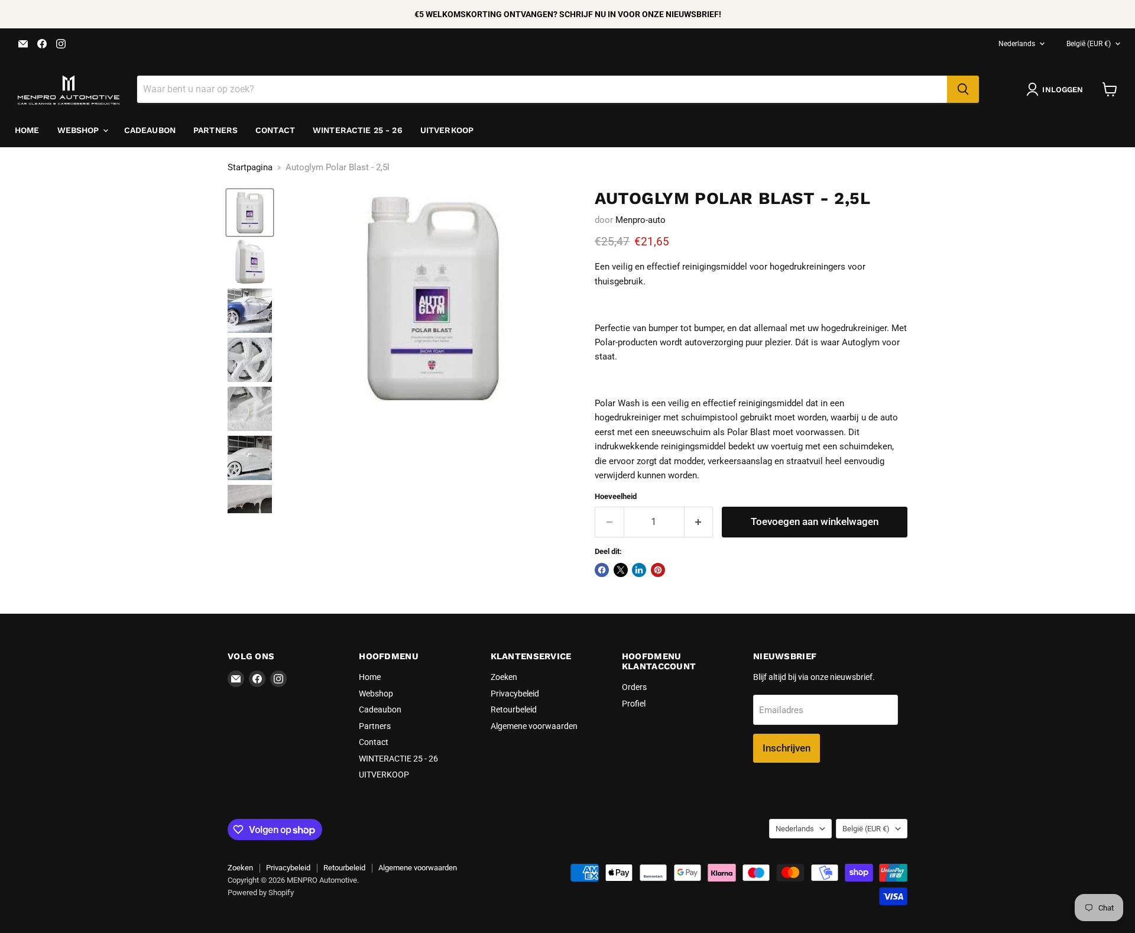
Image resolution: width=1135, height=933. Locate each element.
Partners (215, 130)
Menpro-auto (640, 220)
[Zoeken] (963, 89)
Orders (634, 687)
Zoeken (504, 677)
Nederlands (1016, 44)
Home (27, 130)
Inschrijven (786, 748)
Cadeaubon (150, 130)
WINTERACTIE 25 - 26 (358, 130)
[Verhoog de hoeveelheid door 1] (699, 522)
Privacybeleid (515, 693)
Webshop (79, 130)
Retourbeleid (514, 709)
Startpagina (250, 168)
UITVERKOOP (447, 130)
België (1088, 44)
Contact (275, 130)
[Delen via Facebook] (602, 570)
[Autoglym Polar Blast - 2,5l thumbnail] (249, 212)
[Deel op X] (621, 570)
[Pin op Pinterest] (658, 570)
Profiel (634, 703)
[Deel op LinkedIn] (639, 570)
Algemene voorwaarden (534, 726)
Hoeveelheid (616, 496)
